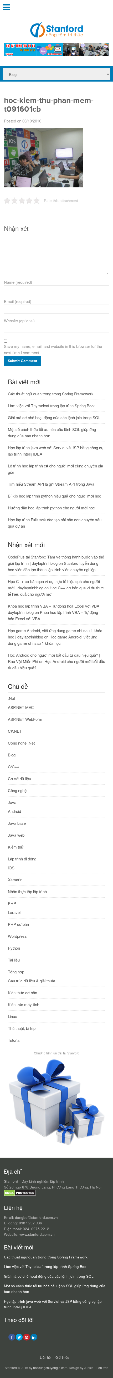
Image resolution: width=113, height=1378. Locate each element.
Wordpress (17, 936)
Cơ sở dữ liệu (19, 778)
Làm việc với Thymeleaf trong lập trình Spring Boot (51, 405)
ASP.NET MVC (21, 707)
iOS (11, 867)
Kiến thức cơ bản (22, 992)
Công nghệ (17, 790)
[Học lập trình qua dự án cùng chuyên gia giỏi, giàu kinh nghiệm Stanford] (56, 54)
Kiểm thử (15, 847)
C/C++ (13, 766)
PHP (12, 903)
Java (12, 802)
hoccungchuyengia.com (50, 1367)
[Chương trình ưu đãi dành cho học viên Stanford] (56, 1145)
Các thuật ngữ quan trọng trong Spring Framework (51, 393)
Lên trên (102, 1367)
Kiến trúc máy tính (23, 1004)
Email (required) (17, 301)
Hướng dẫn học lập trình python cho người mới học (51, 507)
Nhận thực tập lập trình (27, 891)
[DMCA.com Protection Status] (20, 1194)
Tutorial (14, 1040)
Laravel (14, 912)
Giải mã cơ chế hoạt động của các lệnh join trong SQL (54, 417)
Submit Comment (22, 361)
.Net (11, 698)
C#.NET (15, 731)
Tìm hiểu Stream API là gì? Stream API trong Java (51, 484)
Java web (16, 835)
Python (14, 948)
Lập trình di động (22, 858)
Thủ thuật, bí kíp (21, 1028)
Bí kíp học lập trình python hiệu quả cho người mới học (54, 496)
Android (14, 811)
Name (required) (18, 282)
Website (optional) (19, 320)
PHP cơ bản (18, 924)
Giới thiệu (62, 1357)
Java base (17, 823)
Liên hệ (45, 1357)
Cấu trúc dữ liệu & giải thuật (31, 980)
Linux (12, 1016)
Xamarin (15, 879)
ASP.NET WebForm (25, 719)
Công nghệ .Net (21, 743)
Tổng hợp (16, 971)
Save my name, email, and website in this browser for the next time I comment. (53, 349)
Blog (12, 754)
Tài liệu (14, 960)
